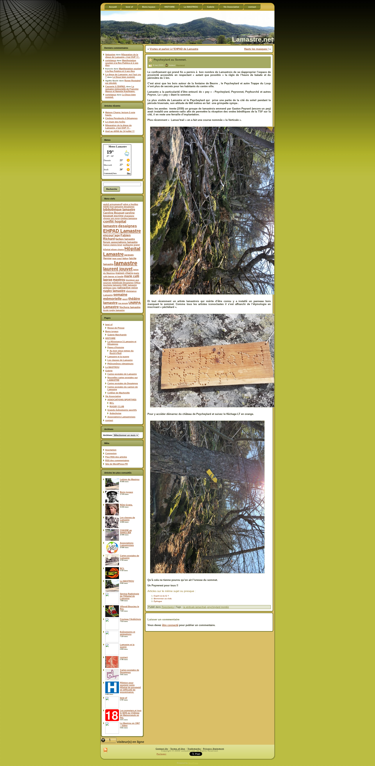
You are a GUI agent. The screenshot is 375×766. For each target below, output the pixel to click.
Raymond (180, 65)
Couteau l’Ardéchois (130, 619)
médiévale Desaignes (123, 283)
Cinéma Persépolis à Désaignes (121, 118)
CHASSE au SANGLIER (126, 531)
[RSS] (105, 750)
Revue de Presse (115, 328)
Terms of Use (177, 749)
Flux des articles (116, 457)
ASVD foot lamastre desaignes (118, 206)
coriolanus (110, 60)
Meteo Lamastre (118, 146)
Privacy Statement (213, 749)
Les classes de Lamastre (120, 360)
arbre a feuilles (130, 204)
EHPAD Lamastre (122, 230)
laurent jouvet (118, 268)
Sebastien (110, 54)
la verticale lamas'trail (194, 607)
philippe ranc (110, 288)
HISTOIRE (110, 338)
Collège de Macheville (118, 393)
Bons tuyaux (111, 331)
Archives (107, 435)
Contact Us (162, 749)
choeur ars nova (111, 218)
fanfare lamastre (125, 239)
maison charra (124, 273)
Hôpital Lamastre (121, 251)
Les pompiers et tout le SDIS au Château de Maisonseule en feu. (130, 714)
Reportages (168, 607)
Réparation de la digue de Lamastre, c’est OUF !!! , (122, 55)
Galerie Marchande (117, 335)
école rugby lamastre (114, 310)
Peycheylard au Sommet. (170, 59)
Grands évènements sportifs (122, 410)
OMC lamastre (129, 285)
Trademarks (194, 749)
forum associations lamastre (120, 242)
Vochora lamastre (129, 307)
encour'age (111, 235)
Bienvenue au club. (163, 598)
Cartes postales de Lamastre (122, 374)
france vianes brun (112, 245)
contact (109, 420)
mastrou (119, 279)
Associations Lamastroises (121, 417)
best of (108, 324)
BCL (112, 403)
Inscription (110, 450)
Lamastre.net (252, 39)
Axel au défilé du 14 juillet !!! (120, 131)
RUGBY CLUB (117, 406)
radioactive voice (127, 287)
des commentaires (117, 460)
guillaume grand (131, 245)
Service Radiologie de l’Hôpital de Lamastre (129, 596)
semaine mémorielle (115, 297)
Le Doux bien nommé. (123, 77)
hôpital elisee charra (113, 249)
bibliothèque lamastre (119, 209)
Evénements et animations (127, 633)
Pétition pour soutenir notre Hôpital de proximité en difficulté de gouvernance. (130, 687)
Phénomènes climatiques (120, 363)
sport (125, 299)
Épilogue (158, 601)
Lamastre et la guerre (118, 356)
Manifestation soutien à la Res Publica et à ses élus (121, 62)
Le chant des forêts (115, 122)
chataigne (129, 216)
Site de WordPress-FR (116, 464)
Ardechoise (115, 413)
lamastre (125, 263)
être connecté (170, 625)
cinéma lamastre (128, 218)
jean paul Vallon (120, 258)
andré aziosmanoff (112, 204)
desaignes (127, 226)
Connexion (111, 453)
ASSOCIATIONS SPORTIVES (121, 399)
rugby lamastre (114, 290)
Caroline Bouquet (113, 212)
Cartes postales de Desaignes (122, 383)
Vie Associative (113, 396)
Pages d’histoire (115, 347)
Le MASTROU (112, 367)
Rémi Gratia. (126, 505)
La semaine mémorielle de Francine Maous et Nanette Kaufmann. (121, 88)
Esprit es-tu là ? (161, 596)
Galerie (108, 371)
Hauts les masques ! (256, 49)
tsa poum (123, 303)
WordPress (193, 763)
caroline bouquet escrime (119, 214)
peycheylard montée (218, 607)
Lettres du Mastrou (129, 479)
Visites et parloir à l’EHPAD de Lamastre (174, 49)
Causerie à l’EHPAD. (115, 86)
